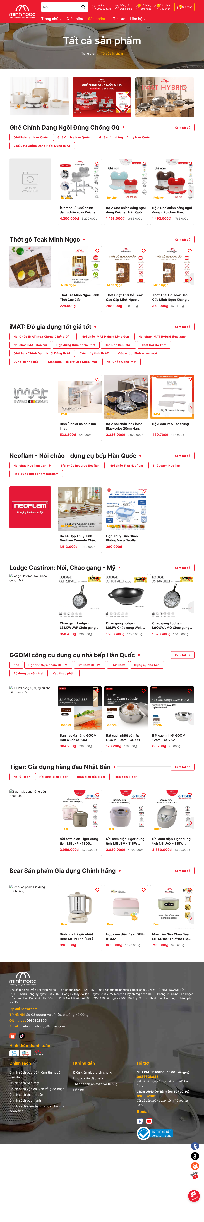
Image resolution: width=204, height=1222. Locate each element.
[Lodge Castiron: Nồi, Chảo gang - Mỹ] (30, 578)
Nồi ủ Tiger (22, 776)
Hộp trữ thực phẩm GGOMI (48, 665)
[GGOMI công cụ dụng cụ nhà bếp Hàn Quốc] (30, 690)
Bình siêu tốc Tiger (91, 776)
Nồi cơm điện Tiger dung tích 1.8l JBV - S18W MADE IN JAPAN (125, 841)
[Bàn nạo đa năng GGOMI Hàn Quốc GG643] (80, 708)
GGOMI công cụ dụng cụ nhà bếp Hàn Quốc (72, 655)
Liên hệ (136, 19)
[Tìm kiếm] (83, 7)
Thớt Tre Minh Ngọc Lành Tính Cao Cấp (79, 297)
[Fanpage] (195, 1146)
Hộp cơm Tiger (126, 776)
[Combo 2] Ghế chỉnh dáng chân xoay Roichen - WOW (79, 210)
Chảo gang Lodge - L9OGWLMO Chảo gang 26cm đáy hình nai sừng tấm (170, 625)
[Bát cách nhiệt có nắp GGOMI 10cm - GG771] (126, 708)
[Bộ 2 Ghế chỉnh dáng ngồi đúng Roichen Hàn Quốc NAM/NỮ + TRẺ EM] (126, 181)
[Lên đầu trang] (195, 1186)
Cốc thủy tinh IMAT (94, 353)
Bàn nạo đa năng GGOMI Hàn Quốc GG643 (78, 737)
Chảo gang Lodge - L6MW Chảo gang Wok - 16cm (125, 625)
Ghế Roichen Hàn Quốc (31, 137)
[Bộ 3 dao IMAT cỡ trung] (172, 397)
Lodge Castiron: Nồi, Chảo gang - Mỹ (62, 567)
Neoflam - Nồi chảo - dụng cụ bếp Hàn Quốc (72, 455)
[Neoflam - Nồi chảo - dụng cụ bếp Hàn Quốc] (30, 507)
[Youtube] (149, 1121)
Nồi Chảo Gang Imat (121, 361)
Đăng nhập (126, 8)
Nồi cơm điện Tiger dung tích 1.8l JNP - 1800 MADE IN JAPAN (79, 841)
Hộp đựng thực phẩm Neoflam (36, 473)
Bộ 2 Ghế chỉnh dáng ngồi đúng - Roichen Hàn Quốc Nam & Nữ (172, 210)
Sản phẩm (165, 7)
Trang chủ (50, 19)
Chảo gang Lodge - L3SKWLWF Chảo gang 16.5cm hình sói (78, 625)
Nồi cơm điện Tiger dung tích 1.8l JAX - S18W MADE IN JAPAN (171, 841)
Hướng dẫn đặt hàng (88, 1078)
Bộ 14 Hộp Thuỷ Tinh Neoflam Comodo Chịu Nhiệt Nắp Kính (77, 538)
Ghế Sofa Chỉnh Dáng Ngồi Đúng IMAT (42, 145)
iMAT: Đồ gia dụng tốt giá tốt (50, 326)
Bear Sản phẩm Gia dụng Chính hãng (62, 870)
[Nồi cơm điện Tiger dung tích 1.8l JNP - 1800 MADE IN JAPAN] (80, 812)
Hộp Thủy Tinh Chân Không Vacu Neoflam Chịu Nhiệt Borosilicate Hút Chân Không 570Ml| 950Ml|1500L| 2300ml (124, 538)
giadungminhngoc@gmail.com (42, 1026)
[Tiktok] (195, 1156)
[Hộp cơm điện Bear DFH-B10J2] (126, 907)
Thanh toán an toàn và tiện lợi (95, 1084)
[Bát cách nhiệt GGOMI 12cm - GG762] (172, 708)
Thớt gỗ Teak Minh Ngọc (44, 239)
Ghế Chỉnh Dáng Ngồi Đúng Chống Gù (64, 127)
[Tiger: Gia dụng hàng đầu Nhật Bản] (30, 793)
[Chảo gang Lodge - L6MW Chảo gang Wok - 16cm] (126, 596)
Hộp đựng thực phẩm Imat (75, 345)
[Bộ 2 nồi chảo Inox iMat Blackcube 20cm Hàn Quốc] (126, 397)
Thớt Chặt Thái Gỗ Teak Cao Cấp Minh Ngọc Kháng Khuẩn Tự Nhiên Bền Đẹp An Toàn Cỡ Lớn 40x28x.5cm (125, 297)
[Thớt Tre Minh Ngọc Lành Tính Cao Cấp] (80, 268)
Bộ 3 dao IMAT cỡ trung (170, 424)
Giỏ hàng (187, 6)
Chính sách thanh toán (26, 1095)
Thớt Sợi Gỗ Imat (154, 345)
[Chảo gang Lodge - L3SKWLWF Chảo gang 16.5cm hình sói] (80, 596)
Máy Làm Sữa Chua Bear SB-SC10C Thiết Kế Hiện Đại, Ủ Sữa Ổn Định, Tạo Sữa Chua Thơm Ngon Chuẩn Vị (171, 936)
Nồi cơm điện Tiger (53, 776)
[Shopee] (12, 1035)
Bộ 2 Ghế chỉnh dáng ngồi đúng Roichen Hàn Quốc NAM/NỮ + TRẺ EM (126, 210)
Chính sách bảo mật (24, 1083)
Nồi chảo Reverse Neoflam (80, 465)
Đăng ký (124, 5)
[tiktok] (22, 1035)
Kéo (16, 665)
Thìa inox (118, 665)
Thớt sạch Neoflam (167, 465)
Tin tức (119, 19)
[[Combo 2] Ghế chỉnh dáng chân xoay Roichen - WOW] (80, 181)
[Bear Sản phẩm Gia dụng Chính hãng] (30, 889)
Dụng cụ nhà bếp (26, 361)
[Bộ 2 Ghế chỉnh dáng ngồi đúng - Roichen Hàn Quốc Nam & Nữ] (172, 181)
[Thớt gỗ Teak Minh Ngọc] (30, 266)
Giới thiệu (74, 19)
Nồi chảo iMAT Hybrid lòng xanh (163, 336)
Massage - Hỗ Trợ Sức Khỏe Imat (72, 361)
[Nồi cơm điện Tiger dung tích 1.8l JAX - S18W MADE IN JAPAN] (172, 812)
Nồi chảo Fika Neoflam (126, 465)
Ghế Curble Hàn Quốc (73, 137)
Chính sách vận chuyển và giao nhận (36, 1089)
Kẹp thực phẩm (64, 673)
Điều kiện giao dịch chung (92, 1072)
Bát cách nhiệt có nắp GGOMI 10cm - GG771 (123, 737)
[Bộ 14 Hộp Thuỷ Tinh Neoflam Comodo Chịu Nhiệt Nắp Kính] (80, 509)
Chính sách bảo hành (25, 1100)
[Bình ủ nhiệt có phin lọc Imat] (80, 397)
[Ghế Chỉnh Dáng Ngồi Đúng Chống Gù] (30, 179)
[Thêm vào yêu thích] (97, 163)
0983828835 (37, 1020)
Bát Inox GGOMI (90, 665)
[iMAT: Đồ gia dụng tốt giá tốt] (30, 394)
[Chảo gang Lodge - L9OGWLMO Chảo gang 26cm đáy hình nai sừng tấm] (172, 596)
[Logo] (22, 11)
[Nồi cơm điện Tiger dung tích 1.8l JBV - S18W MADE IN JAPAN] (126, 812)
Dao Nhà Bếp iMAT (118, 345)
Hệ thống (146, 7)
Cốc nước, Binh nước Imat (137, 353)
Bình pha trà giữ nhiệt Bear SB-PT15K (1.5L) (76, 936)
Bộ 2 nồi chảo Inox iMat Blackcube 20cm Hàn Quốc (124, 426)
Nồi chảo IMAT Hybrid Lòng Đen (105, 336)
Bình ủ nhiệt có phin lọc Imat (78, 426)
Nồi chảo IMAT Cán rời (30, 345)
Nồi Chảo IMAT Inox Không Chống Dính (43, 336)
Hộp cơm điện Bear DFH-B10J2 (125, 936)
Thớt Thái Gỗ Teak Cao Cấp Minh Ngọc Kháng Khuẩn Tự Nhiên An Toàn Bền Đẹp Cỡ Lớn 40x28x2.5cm (171, 297)
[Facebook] (140, 1121)
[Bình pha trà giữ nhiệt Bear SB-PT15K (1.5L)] (80, 907)
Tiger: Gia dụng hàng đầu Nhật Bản (60, 766)
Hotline (104, 7)
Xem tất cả (182, 127)
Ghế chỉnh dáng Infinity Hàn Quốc (124, 137)
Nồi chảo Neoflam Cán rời (33, 465)
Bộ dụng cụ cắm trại (28, 673)
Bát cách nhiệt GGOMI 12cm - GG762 (169, 737)
